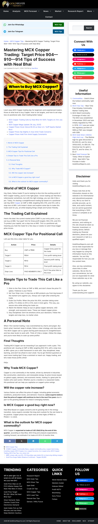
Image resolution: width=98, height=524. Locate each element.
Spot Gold (30, 485)
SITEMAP (91, 521)
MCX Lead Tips (33, 495)
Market (58, 11)
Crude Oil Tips (32, 489)
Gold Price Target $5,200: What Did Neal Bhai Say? (12, 494)
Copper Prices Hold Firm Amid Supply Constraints (28, 134)
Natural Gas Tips (33, 498)
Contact (49, 17)
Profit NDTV (56, 489)
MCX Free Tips (14, 453)
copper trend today (52, 449)
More (89, 11)
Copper (17, 203)
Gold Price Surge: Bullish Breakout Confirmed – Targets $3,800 (26, 457)
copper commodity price (37, 449)
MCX (81, 125)
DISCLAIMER (76, 521)
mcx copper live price (31, 451)
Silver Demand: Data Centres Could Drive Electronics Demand (12, 502)
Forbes (54, 499)
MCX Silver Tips (33, 482)
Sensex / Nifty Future (35, 502)
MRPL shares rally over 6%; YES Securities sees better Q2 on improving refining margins (34, 455)
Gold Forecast (81, 154)
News (46, 11)
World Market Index (59, 480)
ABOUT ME (66, 521)
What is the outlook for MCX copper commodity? (28, 181)
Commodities (77, 98)
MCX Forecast (30, 11)
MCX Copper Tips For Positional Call (20, 151)
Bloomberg (56, 493)
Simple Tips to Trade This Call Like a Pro (22, 156)
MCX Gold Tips (32, 479)
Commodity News (23, 449)
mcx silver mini (24, 453)
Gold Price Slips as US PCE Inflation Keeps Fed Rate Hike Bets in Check (13, 486)
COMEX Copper (11, 449)
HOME (59, 521)
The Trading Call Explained (17, 147)
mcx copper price (44, 451)
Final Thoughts (15, 164)
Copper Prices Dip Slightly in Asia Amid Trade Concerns (30, 132)
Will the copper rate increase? (21, 173)
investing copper (9, 451)
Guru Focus (56, 496)
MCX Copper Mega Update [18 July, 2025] (25, 125)
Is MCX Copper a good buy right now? (24, 177)
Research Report (75, 11)
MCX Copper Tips (17, 41)
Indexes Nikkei (57, 486)
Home (6, 11)
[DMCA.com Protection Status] (81, 509)
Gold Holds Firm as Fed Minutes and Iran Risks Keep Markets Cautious (13, 510)
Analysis (16, 11)
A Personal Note (13, 160)
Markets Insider (58, 483)
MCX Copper (19, 451)
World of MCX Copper (15, 143)
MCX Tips (58, 25)
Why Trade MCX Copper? (19, 169)
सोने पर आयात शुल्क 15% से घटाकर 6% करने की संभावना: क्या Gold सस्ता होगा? (13, 478)
